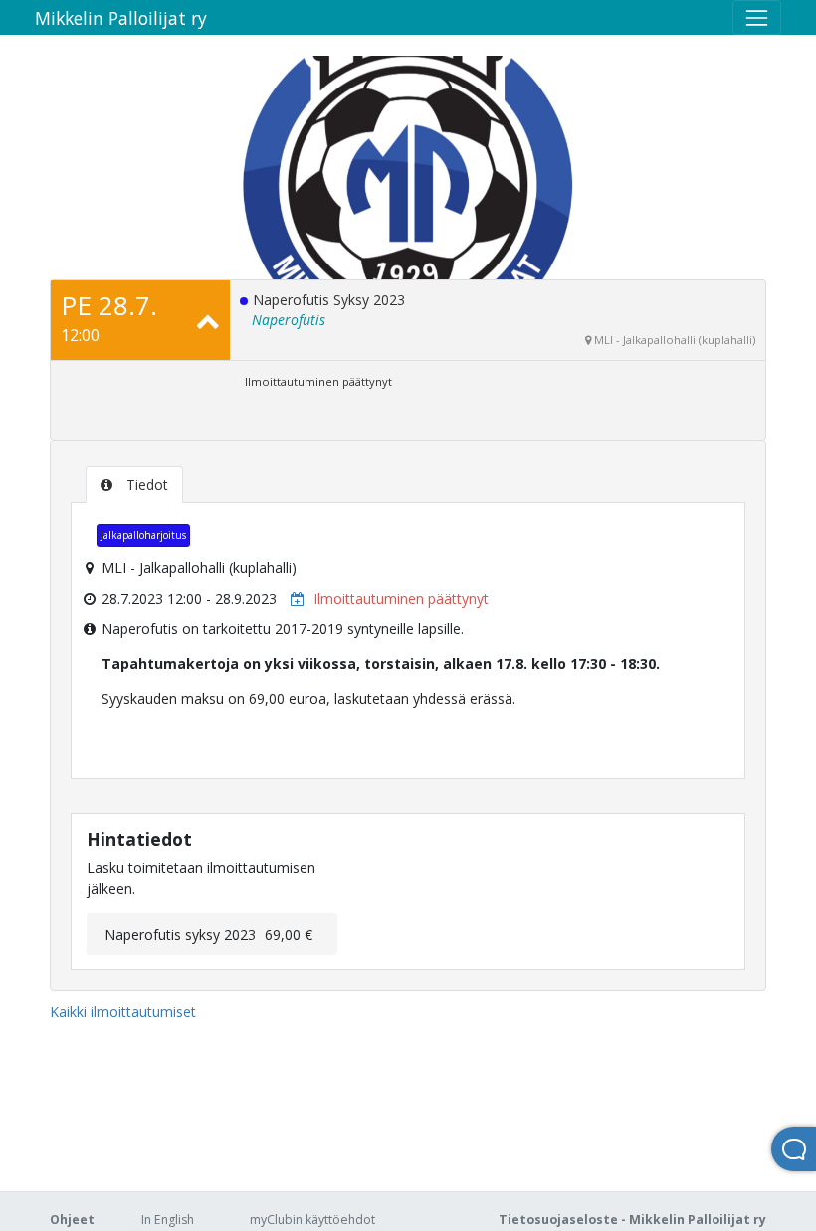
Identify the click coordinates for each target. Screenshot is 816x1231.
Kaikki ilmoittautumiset (123, 1011)
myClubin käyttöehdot (312, 1219)
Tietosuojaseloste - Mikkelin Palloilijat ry (632, 1219)
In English (167, 1219)
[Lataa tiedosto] (293, 598)
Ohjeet (72, 1219)
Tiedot (145, 484)
